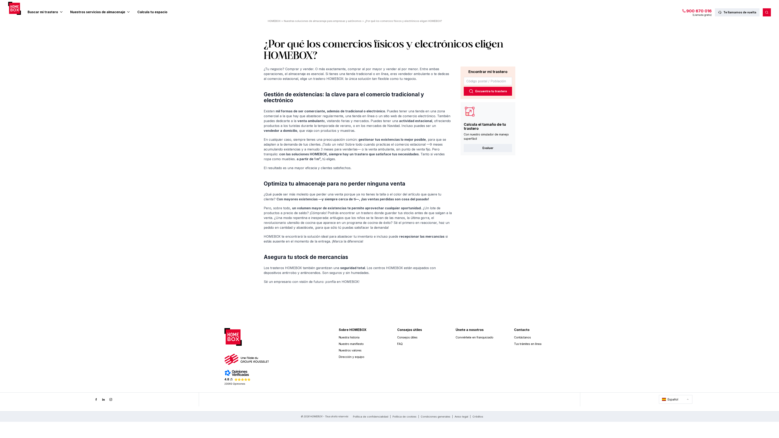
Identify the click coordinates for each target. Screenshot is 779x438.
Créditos (477, 416)
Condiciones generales (435, 416)
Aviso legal (461, 416)
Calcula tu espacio (152, 12)
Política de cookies (404, 416)
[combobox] (488, 81)
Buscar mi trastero (43, 12)
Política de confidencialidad (370, 416)
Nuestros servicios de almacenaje (97, 12)
